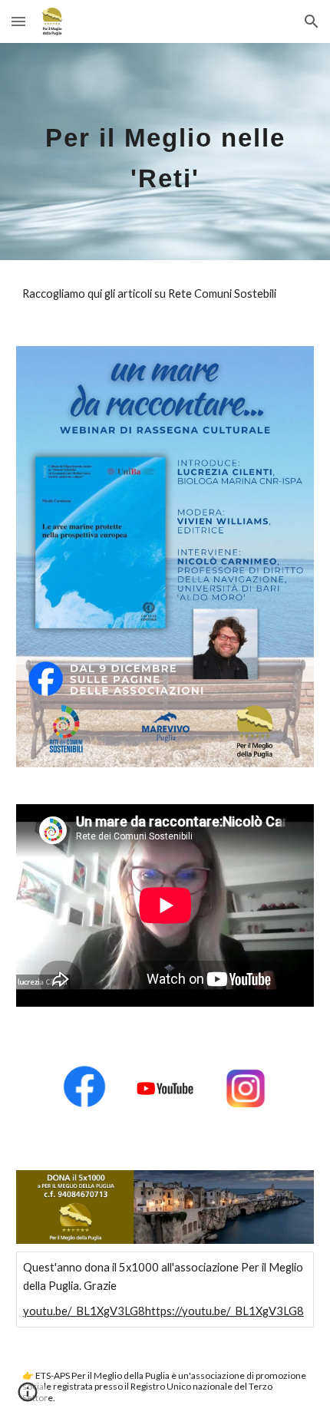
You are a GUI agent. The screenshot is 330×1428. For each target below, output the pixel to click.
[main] (165, 151)
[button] (18, 21)
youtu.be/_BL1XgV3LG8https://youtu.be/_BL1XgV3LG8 (163, 1311)
